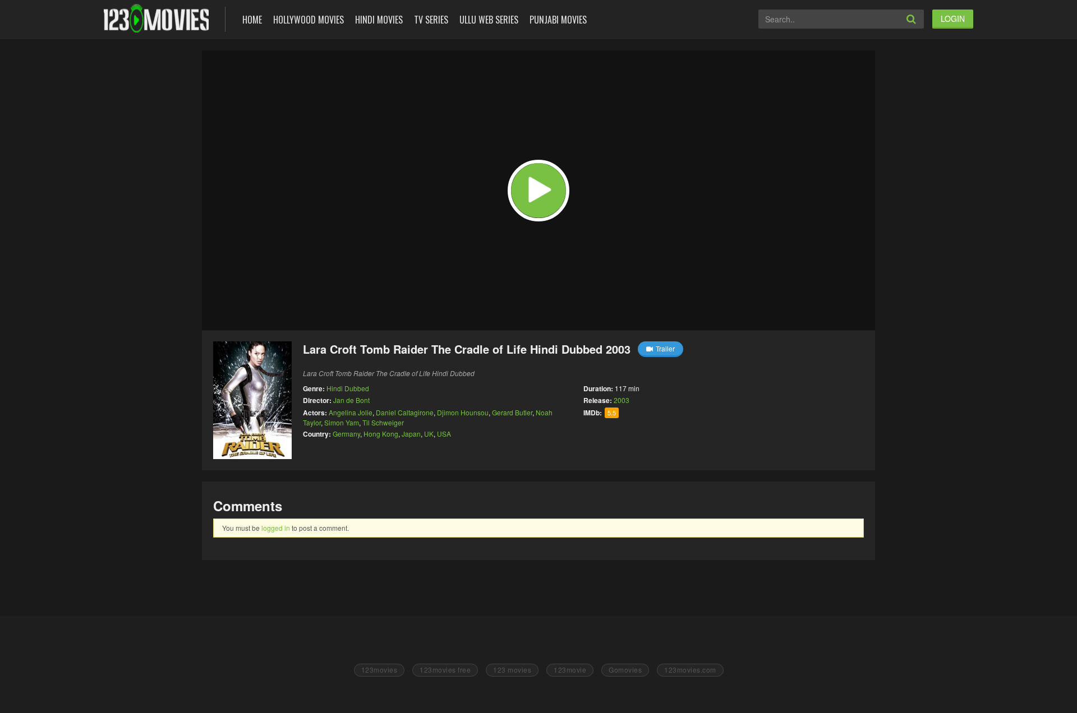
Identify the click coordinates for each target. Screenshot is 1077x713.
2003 (621, 400)
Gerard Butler (512, 412)
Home (252, 19)
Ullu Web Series (488, 19)
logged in (275, 528)
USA (444, 433)
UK (429, 433)
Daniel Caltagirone (405, 412)
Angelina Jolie (350, 412)
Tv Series (431, 19)
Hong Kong (380, 433)
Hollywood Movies (308, 19)
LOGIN (953, 18)
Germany (346, 433)
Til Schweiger (383, 422)
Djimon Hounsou (463, 412)
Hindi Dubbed (347, 388)
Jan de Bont (351, 400)
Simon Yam (341, 422)
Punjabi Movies (558, 19)
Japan (411, 433)
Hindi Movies (379, 19)
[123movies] (156, 18)
